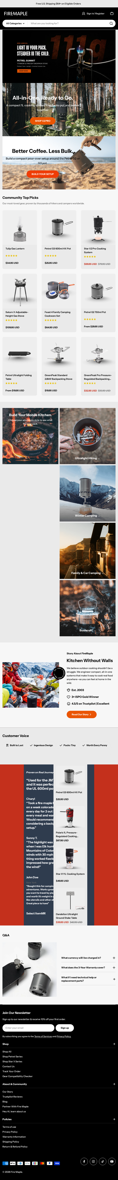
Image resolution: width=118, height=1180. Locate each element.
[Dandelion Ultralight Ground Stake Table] (70, 898)
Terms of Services (43, 1036)
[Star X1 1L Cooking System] (70, 858)
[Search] (111, 23)
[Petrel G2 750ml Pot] (98, 291)
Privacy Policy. (64, 1036)
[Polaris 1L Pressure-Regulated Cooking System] (70, 817)
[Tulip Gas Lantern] (19, 227)
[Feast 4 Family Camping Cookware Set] (59, 291)
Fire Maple (16, 1171)
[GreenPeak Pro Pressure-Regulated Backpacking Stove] (98, 354)
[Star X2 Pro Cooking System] (98, 227)
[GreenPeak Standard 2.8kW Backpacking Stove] (59, 354)
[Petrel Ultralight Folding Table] (19, 354)
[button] (11, 255)
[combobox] (59, 23)
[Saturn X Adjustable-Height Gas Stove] (19, 291)
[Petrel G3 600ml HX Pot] (59, 227)
